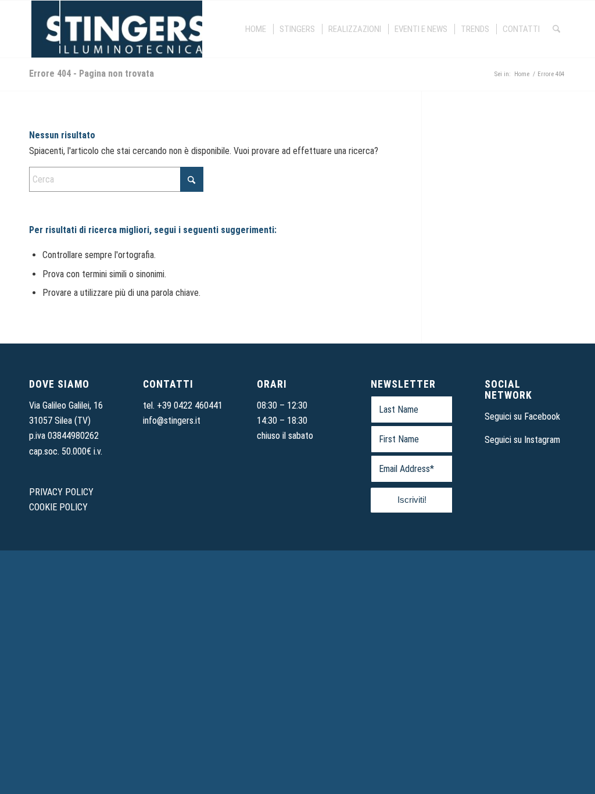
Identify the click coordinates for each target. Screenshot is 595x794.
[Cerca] (556, 29)
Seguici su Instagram (522, 439)
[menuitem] (256, 29)
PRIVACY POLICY (61, 492)
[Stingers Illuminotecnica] (115, 29)
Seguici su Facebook (522, 416)
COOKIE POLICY (58, 507)
